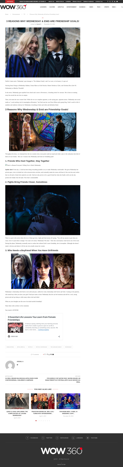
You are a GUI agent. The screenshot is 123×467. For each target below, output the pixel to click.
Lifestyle (61, 7)
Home (6, 14)
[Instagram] (112, 1)
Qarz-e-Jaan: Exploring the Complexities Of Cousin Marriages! (17, 413)
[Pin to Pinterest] (51, 354)
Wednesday (68, 347)
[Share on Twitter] (49, 354)
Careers (68, 1)
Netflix (30, 347)
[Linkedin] (114, 1)
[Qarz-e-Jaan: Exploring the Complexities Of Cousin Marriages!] (17, 401)
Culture (52, 7)
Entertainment (71, 7)
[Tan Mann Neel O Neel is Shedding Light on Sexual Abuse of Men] (68, 401)
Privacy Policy (77, 1)
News (91, 7)
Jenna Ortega (21, 347)
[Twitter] (110, 1)
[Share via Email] (53, 354)
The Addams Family (56, 347)
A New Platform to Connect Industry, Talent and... (36, 1)
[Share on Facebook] (47, 354)
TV (24, 14)
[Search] (122, 7)
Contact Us (99, 1)
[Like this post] (45, 354)
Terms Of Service (88, 1)
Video (114, 7)
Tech (98, 7)
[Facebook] (107, 1)
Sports (106, 7)
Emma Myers (10, 347)
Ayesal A (38, 24)
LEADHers (43, 7)
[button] (16, 1)
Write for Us (60, 1)
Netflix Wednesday (41, 347)
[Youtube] (117, 1)
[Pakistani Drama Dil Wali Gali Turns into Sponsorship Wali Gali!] (43, 401)
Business (82, 7)
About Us (51, 1)
